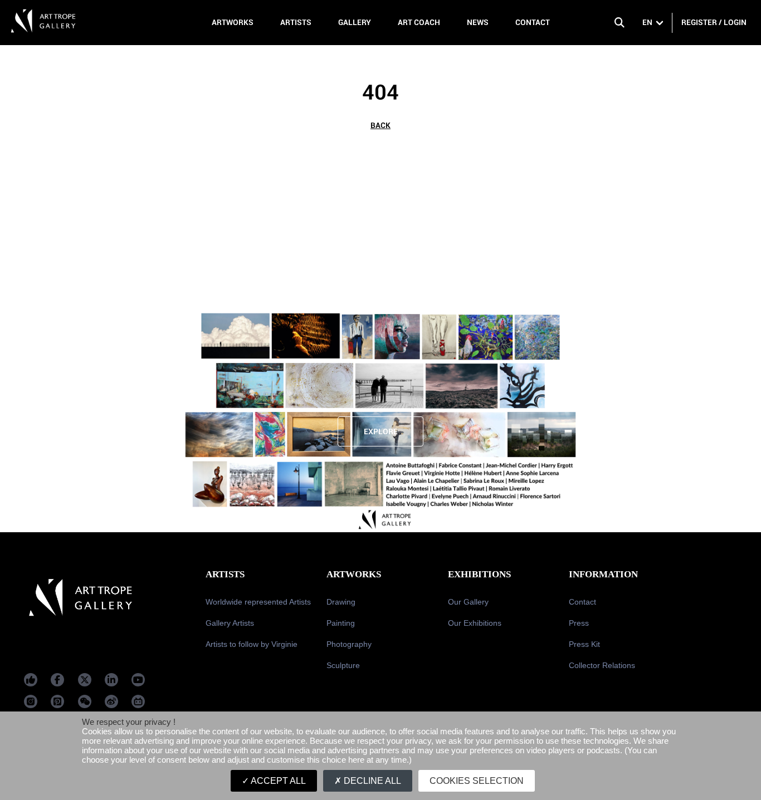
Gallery (354, 22)
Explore (381, 431)
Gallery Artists (230, 623)
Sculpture (343, 665)
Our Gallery (468, 601)
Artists (295, 22)
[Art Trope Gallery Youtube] (138, 679)
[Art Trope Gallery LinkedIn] (111, 679)
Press (579, 623)
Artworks (232, 22)
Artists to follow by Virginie (251, 644)
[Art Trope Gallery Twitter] (84, 679)
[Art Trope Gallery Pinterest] (57, 701)
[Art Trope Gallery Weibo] (111, 701)
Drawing (340, 601)
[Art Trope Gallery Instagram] (30, 701)
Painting (340, 623)
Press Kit (584, 644)
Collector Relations (602, 665)
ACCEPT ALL (277, 781)
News (478, 22)
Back (380, 125)
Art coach (419, 22)
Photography (349, 644)
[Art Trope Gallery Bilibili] (138, 701)
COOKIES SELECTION (477, 781)
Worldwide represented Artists (258, 601)
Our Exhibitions (474, 623)
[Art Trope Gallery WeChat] (84, 701)
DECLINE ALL (371, 781)
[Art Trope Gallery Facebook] (30, 679)
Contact (532, 22)
